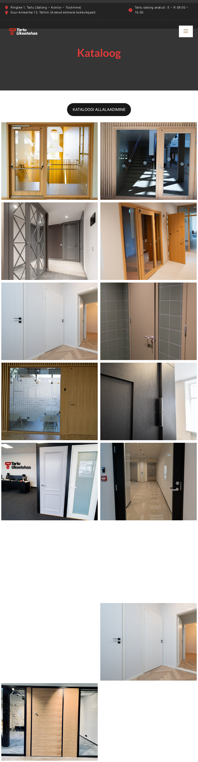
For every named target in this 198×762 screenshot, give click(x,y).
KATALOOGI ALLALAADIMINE (99, 109)
